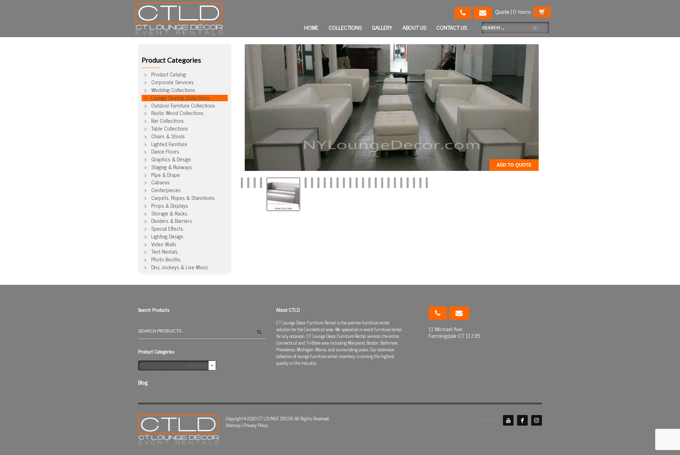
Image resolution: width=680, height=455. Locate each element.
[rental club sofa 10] (376, 183)
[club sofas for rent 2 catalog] (283, 194)
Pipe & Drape (165, 175)
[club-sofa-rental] (414, 183)
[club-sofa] (420, 183)
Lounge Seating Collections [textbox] (175, 365)
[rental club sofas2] (382, 183)
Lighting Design (167, 237)
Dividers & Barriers (171, 221)
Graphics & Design (171, 159)
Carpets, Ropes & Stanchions (183, 198)
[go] (534, 27)
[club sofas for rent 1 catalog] (248, 183)
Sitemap (233, 425)
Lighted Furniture (169, 144)
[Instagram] (536, 420)
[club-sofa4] (331, 183)
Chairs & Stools (168, 136)
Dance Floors (165, 152)
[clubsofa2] (401, 183)
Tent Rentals (164, 252)
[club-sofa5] (427, 183)
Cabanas (160, 182)
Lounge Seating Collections (180, 98)
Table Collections (169, 129)
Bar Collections (167, 121)
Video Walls (163, 244)
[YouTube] (508, 420)
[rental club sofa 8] (395, 183)
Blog (143, 382)
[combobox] (177, 365)
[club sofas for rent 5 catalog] (261, 183)
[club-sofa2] (369, 183)
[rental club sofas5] (392, 106)
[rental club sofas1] (363, 183)
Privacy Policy (256, 425)
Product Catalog (168, 74)
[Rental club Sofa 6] (388, 183)
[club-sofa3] (357, 183)
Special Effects (167, 229)
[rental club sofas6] (344, 183)
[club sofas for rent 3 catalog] (312, 183)
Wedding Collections (173, 90)
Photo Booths (166, 260)
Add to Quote (514, 165)
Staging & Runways (171, 167)
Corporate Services (172, 82)
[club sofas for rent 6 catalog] (255, 183)
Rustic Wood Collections (177, 113)
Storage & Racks (169, 214)
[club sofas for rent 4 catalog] (306, 183)
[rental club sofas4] (318, 183)
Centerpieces (166, 190)
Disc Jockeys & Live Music (179, 267)
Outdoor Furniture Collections (183, 106)
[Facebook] (522, 420)
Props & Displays (169, 206)
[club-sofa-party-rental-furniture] (325, 183)
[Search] (261, 334)
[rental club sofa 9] (350, 183)
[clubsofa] (408, 183)
